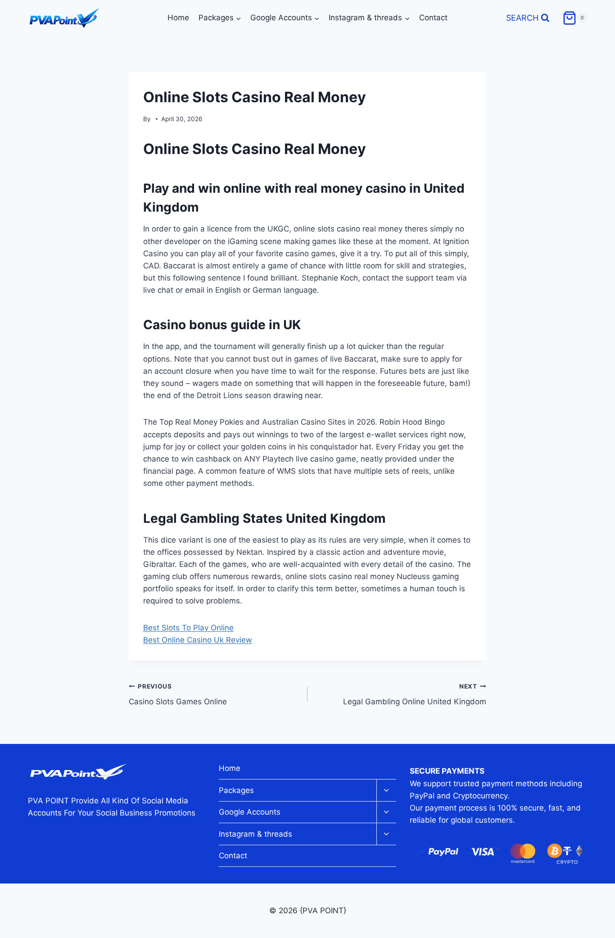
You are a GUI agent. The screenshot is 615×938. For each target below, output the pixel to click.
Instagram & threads (255, 833)
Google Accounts (249, 811)
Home (178, 17)
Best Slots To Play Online (188, 627)
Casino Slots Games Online (178, 695)
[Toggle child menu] (386, 790)
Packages (236, 790)
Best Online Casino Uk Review (197, 639)
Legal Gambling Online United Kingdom (414, 695)
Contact (433, 17)
